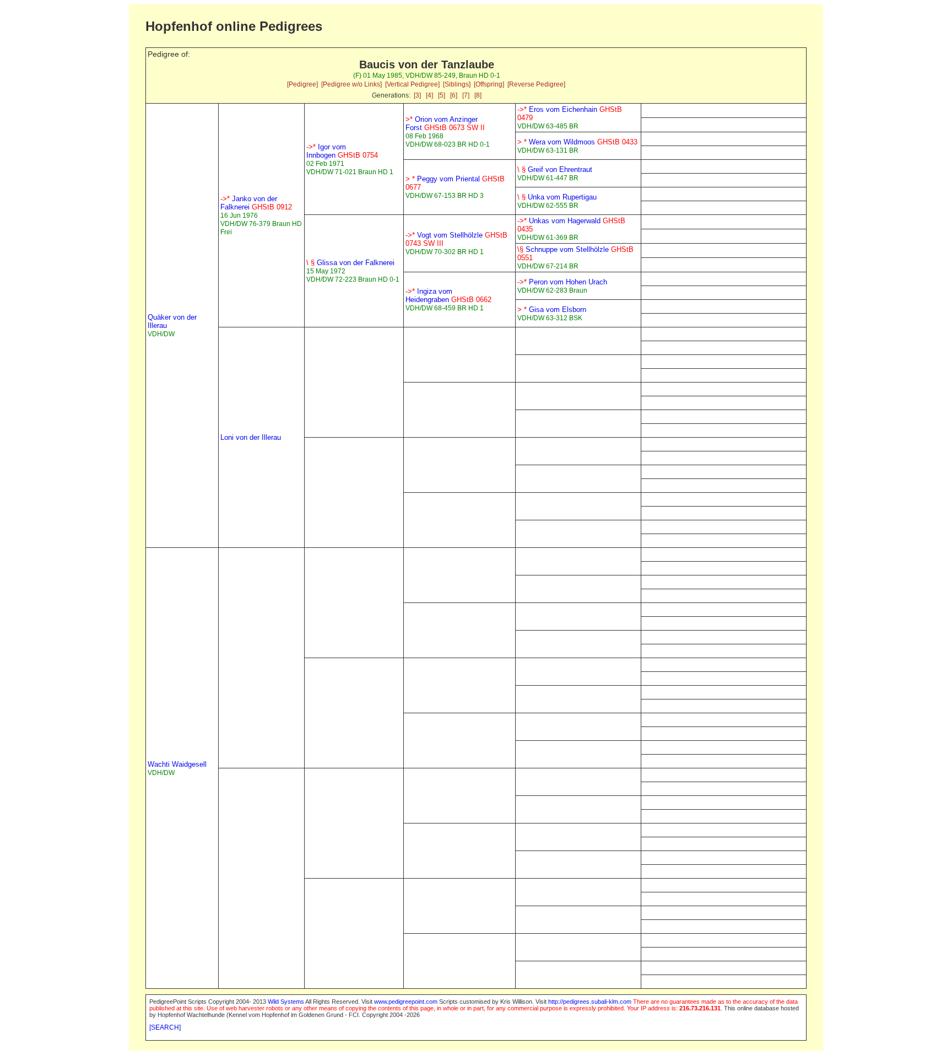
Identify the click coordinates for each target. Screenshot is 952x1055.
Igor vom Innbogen (342, 151)
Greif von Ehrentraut (554, 169)
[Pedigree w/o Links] (351, 84)
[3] (417, 95)
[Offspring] (489, 84)
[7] (465, 95)
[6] (453, 95)
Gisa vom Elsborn (551, 309)
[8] (478, 95)
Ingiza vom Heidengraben (448, 295)
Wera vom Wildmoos (577, 142)
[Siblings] (456, 84)
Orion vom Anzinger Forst (445, 123)
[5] (441, 95)
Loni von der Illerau (250, 437)
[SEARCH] (165, 1027)
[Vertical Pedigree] (412, 84)
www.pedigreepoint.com (405, 1001)
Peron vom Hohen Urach (562, 282)
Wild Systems (286, 1001)
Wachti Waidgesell (177, 764)
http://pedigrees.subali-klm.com (589, 1001)
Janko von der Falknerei (256, 203)
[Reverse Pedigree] (536, 84)
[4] (429, 95)
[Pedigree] (302, 84)
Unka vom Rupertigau (557, 197)
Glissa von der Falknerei (350, 263)
